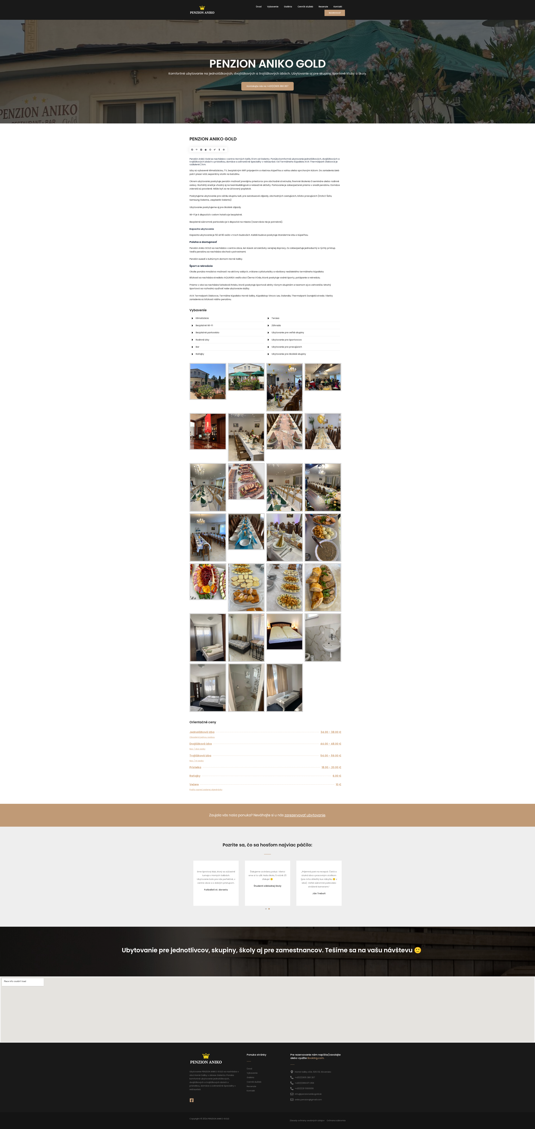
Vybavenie (272, 6)
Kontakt (338, 6)
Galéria (288, 6)
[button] (266, 909)
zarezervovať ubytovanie (304, 815)
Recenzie (323, 6)
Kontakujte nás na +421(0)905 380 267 (267, 86)
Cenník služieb (305, 6)
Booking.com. (315, 1058)
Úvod (259, 6)
